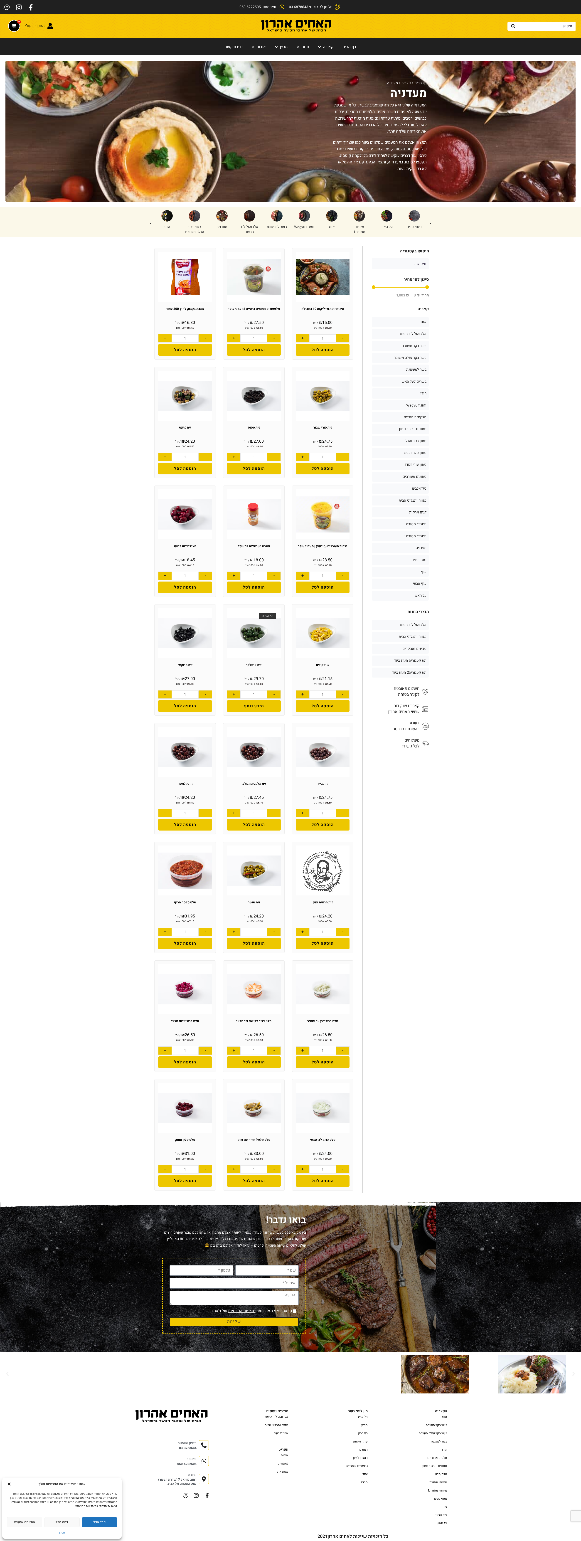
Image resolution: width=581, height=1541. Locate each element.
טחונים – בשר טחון (434, 1466)
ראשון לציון (360, 1457)
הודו (277, 227)
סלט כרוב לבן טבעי (322, 1139)
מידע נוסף (254, 706)
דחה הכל (62, 1522)
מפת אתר (282, 1471)
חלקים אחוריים (415, 417)
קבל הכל (99, 1522)
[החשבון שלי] (50, 26)
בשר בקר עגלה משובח (332, 229)
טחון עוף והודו (194, 229)
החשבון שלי (35, 26)
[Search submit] (513, 26)
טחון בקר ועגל (416, 441)
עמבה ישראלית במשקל (254, 546)
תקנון (62, 1533)
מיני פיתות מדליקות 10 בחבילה (322, 308)
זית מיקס (185, 427)
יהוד (365, 1474)
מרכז (364, 1482)
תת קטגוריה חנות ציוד (410, 660)
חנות (305, 47)
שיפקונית (322, 665)
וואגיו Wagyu (416, 405)
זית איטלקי (253, 665)
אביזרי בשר (281, 1433)
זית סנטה (254, 902)
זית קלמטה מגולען (253, 783)
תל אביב (362, 1417)
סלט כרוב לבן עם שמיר (322, 1021)
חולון (364, 1425)
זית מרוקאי (185, 665)
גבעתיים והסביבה (357, 1466)
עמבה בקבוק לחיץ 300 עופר (185, 308)
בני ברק (363, 1433)
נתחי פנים (418, 560)
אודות (261, 47)
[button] (9, 1484)
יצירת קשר (234, 47)
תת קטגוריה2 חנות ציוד (409, 672)
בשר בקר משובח (414, 346)
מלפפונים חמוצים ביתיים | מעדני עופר (254, 308)
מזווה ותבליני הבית (412, 500)
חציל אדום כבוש (185, 546)
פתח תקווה (360, 1441)
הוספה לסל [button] (323, 350)
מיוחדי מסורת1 (415, 536)
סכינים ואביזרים (414, 648)
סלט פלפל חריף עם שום (253, 1139)
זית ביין (323, 783)
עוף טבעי (419, 583)
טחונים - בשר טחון (222, 229)
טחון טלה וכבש (167, 229)
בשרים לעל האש (414, 381)
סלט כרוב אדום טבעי (185, 1021)
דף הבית (349, 47)
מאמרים (283, 1463)
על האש (420, 595)
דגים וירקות (417, 512)
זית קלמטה (185, 783)
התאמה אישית (24, 1522)
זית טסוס (254, 427)
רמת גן (363, 1449)
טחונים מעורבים (414, 476)
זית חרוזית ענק (323, 902)
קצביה (328, 47)
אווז (423, 322)
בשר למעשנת (414, 227)
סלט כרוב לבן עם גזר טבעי (253, 1021)
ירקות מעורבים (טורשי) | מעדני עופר (322, 546)
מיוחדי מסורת (416, 524)
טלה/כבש (249, 227)
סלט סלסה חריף (185, 902)
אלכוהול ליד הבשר (387, 229)
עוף (304, 227)
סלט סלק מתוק (185, 1139)
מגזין (284, 47)
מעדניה (359, 227)
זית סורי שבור (322, 427)
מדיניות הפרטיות (241, 1311)
